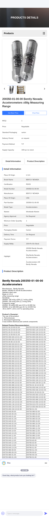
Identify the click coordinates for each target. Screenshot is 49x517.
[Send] (46, 513)
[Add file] (3, 513)
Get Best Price (13, 113)
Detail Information (13, 161)
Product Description (36, 161)
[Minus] (45, 463)
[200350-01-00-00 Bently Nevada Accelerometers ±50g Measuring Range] (24, 61)
